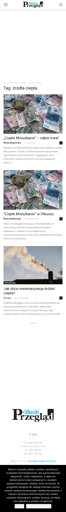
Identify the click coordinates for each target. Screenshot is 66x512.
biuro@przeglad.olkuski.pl (41, 461)
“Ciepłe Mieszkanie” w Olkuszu (29, 214)
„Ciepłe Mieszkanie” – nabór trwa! (31, 138)
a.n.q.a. (7, 297)
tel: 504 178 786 (33, 453)
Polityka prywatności (38, 506)
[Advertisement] (33, 44)
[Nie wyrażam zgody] (61, 488)
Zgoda (19, 506)
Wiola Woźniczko (12, 142)
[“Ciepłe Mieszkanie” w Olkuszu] (33, 189)
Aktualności (10, 132)
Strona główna (11, 82)
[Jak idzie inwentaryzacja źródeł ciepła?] (33, 265)
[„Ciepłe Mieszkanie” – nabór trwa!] (33, 114)
